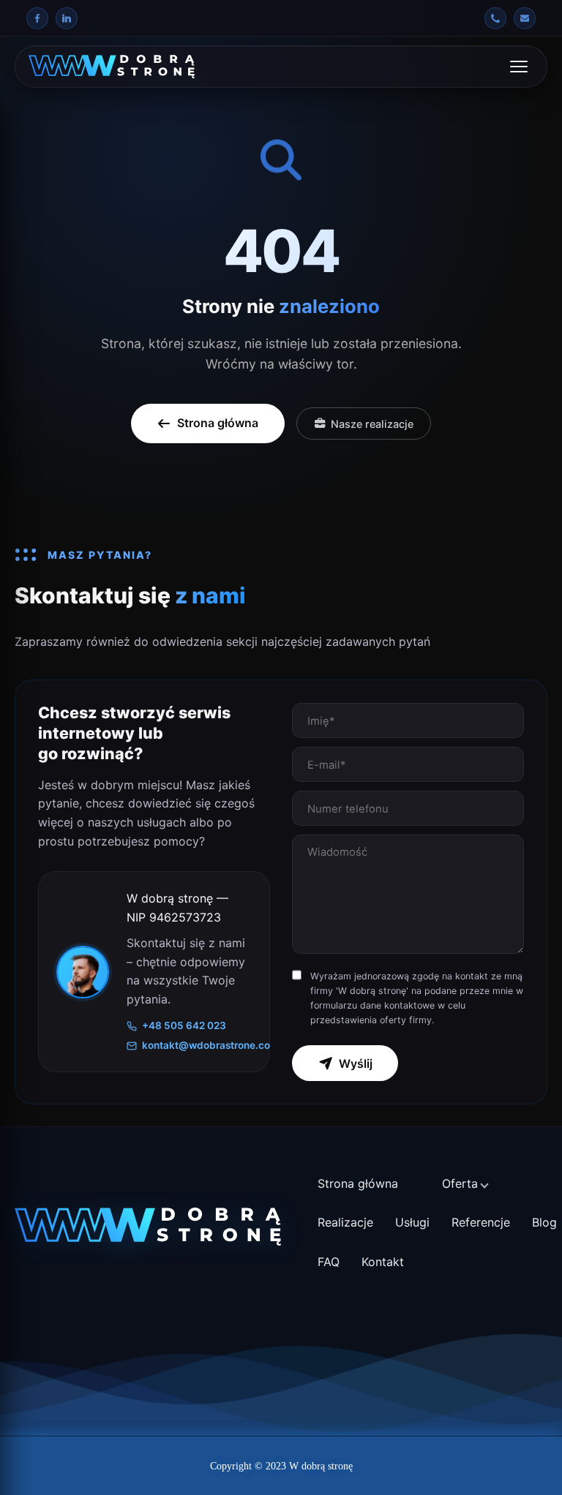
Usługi (412, 1222)
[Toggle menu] (518, 66)
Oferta (460, 1183)
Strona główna (217, 422)
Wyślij (355, 1063)
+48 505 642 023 (184, 1025)
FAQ (329, 1261)
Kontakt (382, 1261)
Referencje (481, 1222)
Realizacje (345, 1222)
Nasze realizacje (372, 424)
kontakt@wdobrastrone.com (197, 1045)
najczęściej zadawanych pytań (345, 641)
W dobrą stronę (321, 1466)
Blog (544, 1222)
